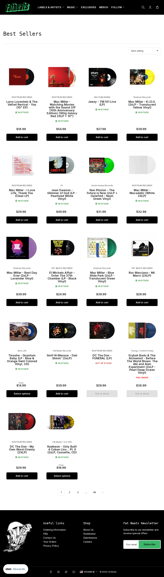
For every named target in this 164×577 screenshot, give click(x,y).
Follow (116, 7)
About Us (88, 529)
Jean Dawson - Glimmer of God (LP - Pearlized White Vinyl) (62, 194)
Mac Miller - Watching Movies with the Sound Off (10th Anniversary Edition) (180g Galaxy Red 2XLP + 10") (62, 109)
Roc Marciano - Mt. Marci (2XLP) (142, 274)
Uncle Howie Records (102, 185)
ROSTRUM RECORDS (22, 97)
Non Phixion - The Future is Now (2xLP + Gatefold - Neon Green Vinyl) (102, 194)
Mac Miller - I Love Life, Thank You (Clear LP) (22, 193)
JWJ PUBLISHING (102, 97)
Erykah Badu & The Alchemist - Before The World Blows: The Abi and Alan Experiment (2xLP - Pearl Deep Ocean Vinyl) (142, 364)
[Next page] (102, 492)
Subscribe (149, 544)
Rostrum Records (142, 97)
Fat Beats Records (62, 350)
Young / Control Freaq (142, 350)
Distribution (89, 533)
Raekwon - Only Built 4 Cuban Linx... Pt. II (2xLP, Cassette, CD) (62, 449)
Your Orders (49, 541)
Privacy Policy (51, 545)
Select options (22, 393)
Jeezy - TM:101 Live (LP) (102, 103)
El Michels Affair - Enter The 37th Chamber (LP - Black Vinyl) (62, 277)
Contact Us (49, 537)
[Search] (143, 7)
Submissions (90, 537)
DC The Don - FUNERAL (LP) (102, 357)
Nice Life (22, 350)
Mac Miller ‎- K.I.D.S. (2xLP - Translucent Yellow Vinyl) (142, 104)
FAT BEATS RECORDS (62, 268)
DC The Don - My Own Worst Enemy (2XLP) (22, 449)
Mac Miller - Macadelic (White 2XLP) (142, 193)
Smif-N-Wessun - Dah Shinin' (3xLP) (62, 357)
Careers (87, 541)
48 (94, 492)
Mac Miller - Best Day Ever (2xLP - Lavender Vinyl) (22, 275)
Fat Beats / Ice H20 (62, 442)
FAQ (45, 533)
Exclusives (88, 7)
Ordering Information (54, 529)
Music (71, 7)
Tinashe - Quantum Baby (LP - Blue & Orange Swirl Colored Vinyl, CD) (22, 360)
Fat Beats (112, 572)
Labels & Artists (49, 7)
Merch (103, 7)
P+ (62, 185)
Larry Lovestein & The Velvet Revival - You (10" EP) (21, 104)
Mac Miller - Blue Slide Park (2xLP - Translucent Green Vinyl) (102, 277)
